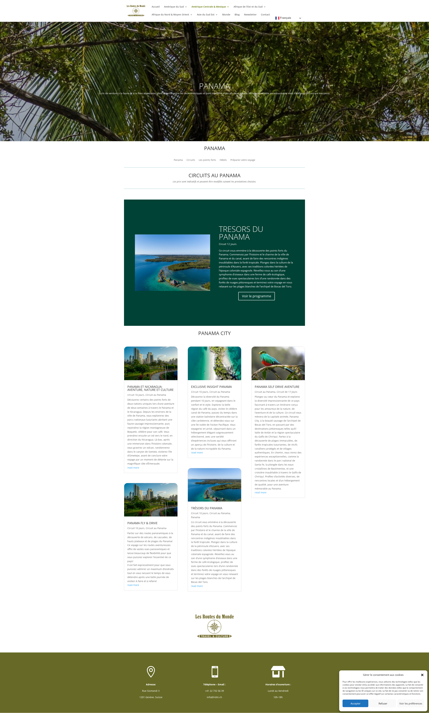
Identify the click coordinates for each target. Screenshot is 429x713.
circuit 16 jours (135, 394)
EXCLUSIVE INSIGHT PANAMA (211, 387)
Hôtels (223, 160)
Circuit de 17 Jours (287, 391)
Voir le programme (256, 296)
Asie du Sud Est (205, 14)
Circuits (191, 160)
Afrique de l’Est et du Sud (248, 7)
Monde (226, 14)
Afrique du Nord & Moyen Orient (170, 14)
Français (285, 17)
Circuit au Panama (155, 394)
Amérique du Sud (174, 7)
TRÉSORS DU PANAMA (206, 508)
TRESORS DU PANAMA (241, 233)
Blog (237, 14)
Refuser (383, 703)
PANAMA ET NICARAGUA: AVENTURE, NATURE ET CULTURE (150, 388)
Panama (178, 160)
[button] (422, 675)
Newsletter (250, 14)
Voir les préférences (410, 703)
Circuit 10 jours (135, 528)
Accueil (156, 7)
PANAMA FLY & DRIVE (142, 523)
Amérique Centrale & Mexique (209, 7)
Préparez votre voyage (242, 160)
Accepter (355, 703)
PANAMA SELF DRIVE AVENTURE (277, 387)
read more (133, 467)
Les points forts (207, 160)
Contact (265, 14)
